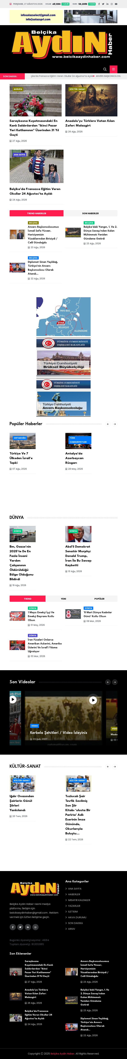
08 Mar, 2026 (93, 621)
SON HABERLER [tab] (90, 213)
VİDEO (34, 726)
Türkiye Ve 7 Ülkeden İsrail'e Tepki (21, 458)
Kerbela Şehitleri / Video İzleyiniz (58, 733)
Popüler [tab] (99, 598)
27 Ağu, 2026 (19, 140)
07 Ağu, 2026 (19, 468)
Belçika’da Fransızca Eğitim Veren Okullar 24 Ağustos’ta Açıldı (38, 1015)
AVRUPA (18, 89)
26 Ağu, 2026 (75, 131)
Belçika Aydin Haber (62, 1053)
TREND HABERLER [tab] (36, 213)
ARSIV (71, 928)
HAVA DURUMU (77, 917)
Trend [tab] (27, 598)
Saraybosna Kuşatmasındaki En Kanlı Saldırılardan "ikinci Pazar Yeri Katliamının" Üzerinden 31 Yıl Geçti (39, 969)
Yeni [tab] (63, 598)
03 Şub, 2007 (40, 739)
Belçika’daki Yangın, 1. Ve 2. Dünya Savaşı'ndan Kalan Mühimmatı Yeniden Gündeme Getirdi (95, 997)
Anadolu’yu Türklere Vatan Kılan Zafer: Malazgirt (36, 994)
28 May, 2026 (75, 468)
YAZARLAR (74, 906)
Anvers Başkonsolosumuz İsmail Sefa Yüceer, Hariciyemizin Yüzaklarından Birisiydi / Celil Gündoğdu (43, 235)
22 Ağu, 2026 (38, 278)
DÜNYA (17, 531)
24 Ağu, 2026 (19, 199)
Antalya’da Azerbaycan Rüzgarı (74, 458)
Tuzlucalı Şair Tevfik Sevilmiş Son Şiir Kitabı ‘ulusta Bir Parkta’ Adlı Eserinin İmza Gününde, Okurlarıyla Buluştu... (77, 815)
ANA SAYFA (19, 154)
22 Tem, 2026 (75, 839)
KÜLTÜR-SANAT (77, 89)
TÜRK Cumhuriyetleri (78, 440)
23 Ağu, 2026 (38, 247)
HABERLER (74, 894)
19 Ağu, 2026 (19, 585)
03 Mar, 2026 (38, 656)
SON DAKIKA (75, 923)
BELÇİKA (33, 222)
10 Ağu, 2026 (75, 571)
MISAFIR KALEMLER (79, 900)
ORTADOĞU (20, 438)
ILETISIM (73, 911)
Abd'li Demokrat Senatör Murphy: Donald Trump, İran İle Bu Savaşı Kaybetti (78, 556)
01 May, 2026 (38, 625)
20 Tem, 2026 (19, 816)
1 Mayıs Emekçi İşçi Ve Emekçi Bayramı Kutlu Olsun (41, 616)
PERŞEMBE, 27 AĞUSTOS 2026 (27, 3)
